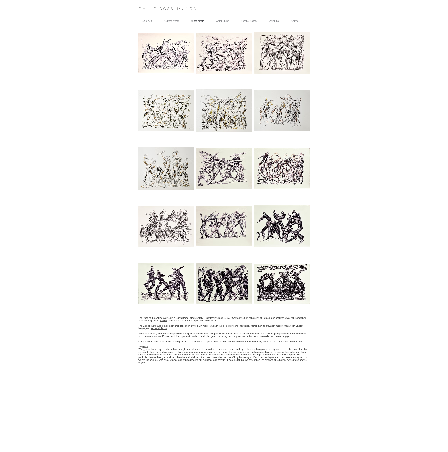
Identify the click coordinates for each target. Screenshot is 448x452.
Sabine (163, 320)
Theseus (279, 341)
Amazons (298, 341)
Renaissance (202, 333)
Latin (199, 325)
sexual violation (159, 328)
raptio (205, 325)
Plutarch (166, 333)
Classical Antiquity (174, 341)
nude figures (250, 336)
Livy (155, 333)
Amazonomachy (253, 341)
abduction (245, 325)
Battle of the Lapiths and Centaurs (209, 341)
